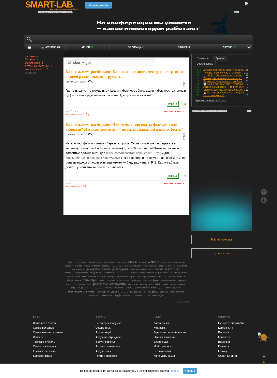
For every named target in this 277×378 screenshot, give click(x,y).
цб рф (117, 295)
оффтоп (153, 280)
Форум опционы (105, 341)
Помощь (223, 351)
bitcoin (70, 262)
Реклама (223, 332)
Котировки (160, 327)
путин (89, 284)
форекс (153, 291)
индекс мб (96, 272)
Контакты (224, 337)
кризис (166, 273)
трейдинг (103, 291)
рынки (165, 284)
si (139, 262)
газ (174, 266)
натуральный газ (149, 277)
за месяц (30, 72)
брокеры (106, 265)
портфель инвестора (168, 280)
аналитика (179, 262)
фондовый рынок (138, 292)
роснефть (133, 284)
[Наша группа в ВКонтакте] (133, 200)
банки (78, 265)
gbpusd (106, 262)
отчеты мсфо (123, 280)
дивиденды (93, 269)
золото (159, 269)
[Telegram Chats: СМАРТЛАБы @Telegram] (106, 200)
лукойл (70, 276)
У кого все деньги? (213, 95)
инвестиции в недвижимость (76, 273)
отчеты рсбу (136, 281)
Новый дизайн (98, 5)
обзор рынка (73, 280)
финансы (124, 292)
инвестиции (172, 269)
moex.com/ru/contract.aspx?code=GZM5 (92, 157)
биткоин (96, 265)
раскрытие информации (109, 284)
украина (115, 291)
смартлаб (108, 288)
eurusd (91, 262)
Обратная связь (228, 355)
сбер (73, 288)
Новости (38, 337)
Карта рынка (161, 323)
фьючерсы (106, 295)
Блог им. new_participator (88, 71)
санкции (181, 284)
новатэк (171, 277)
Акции (87, 47)
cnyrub (84, 262)
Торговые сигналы (44, 341)
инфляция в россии (122, 273)
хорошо (172, 103)
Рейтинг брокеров (222, 239)
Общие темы (103, 327)
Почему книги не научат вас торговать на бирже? (224, 78)
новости (181, 276)
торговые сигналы (81, 291)
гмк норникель (78, 269)
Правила (223, 346)
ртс (151, 284)
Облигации (135, 47)
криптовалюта (179, 272)
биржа (87, 266)
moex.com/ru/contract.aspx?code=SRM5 (133, 153)
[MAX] (119, 200)
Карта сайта (225, 327)
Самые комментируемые (48, 332)
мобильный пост (93, 276)
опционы (111, 280)
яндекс (161, 296)
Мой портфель (163, 346)
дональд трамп (139, 269)
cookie (174, 370)
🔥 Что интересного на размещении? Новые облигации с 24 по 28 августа (225, 92)
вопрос (162, 266)
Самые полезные (43, 327)
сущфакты (119, 288)
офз (145, 280)
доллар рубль (120, 269)
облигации (90, 280)
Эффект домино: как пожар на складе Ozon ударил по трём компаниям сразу (224, 89)
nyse (124, 262)
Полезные (203, 58)
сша (128, 287)
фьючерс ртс (93, 296)
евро (150, 269)
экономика (127, 295)
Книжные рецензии (44, 351)
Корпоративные (42, 355)
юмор (154, 296)
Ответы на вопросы (45, 346)
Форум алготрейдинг (108, 337)
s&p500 (132, 262)
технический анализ (144, 287)
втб (169, 265)
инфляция (109, 273)
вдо (120, 266)
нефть (162, 276)
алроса (163, 262)
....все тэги (182, 301)
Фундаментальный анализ (170, 332)
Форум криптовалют (108, 346)
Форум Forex (103, 351)
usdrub (144, 262)
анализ (170, 262)
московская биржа (126, 276)
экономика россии (142, 296)
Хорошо (190, 370)
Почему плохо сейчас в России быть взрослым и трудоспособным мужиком (223, 72)
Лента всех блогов (44, 323)
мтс (138, 277)
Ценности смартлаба (231, 323)
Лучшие (220, 58)
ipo (119, 262)
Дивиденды (161, 341)
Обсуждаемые (205, 63)
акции (153, 261)
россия (143, 284)
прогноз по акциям (75, 284)
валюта (115, 266)
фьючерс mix (177, 291)
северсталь (98, 288)
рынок (173, 284)
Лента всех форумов (108, 323)
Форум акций (103, 332)
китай (134, 273)
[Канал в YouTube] (147, 200)
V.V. (90, 81)
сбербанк (82, 287)
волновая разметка (132, 266)
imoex (113, 262)
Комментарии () (77, 114)
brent (77, 262)
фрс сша (164, 292)
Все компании (162, 351)
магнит (77, 277)
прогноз (182, 280)
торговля (161, 288)
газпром (182, 265)
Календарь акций (164, 355)
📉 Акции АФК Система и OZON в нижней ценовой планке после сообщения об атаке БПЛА (225, 84)
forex (99, 262)
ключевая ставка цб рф (149, 273)
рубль (158, 284)
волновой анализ (150, 266)
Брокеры (184, 47)
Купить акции (222, 253)
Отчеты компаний (164, 337)
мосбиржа (111, 277)
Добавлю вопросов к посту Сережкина (224, 69)
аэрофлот (69, 266)
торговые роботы (173, 288)
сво (91, 288)
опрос (102, 280)
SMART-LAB (49, 4)
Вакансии (224, 341)
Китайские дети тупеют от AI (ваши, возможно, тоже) (224, 81)
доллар (106, 269)
